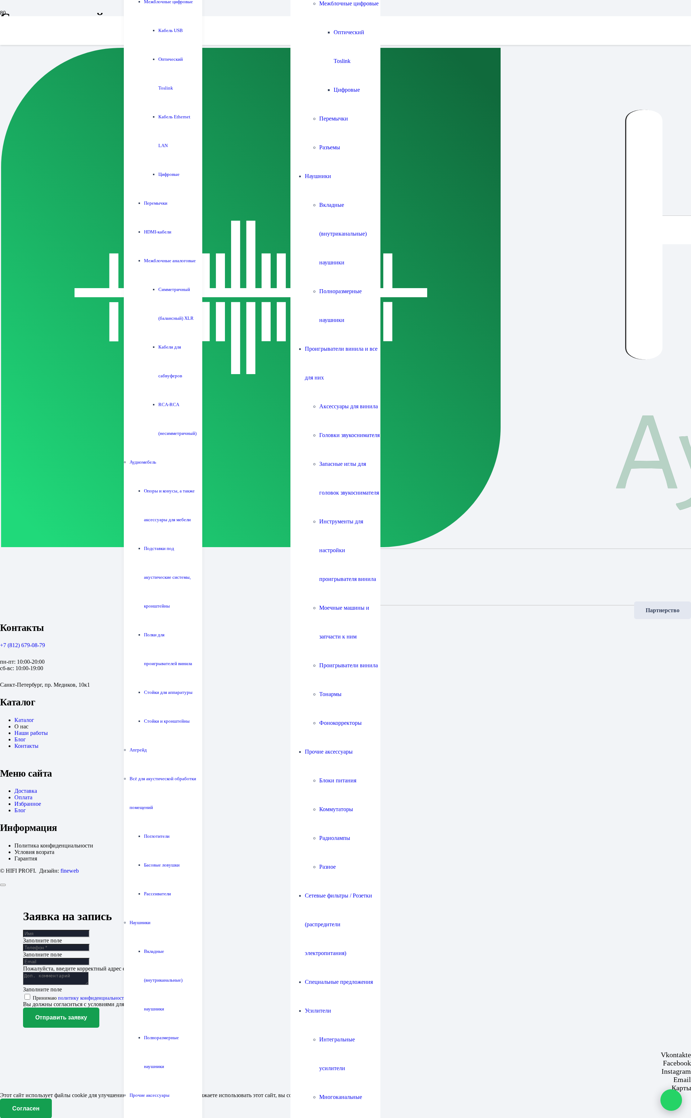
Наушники (318, 176)
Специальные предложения (339, 982)
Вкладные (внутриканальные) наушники (343, 233)
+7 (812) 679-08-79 (22, 645)
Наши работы (31, 733)
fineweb (69, 871)
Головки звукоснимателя (349, 435)
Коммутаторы (336, 809)
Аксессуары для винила (348, 406)
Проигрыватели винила (348, 665)
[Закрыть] (3, 885)
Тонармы (330, 694)
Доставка (25, 791)
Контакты (26, 746)
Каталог (24, 720)
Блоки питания (337, 780)
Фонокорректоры (340, 723)
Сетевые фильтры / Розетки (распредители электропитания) (338, 924)
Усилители (318, 1011)
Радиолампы (334, 838)
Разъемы (329, 147)
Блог (20, 739)
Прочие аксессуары (329, 752)
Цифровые (347, 90)
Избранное (27, 804)
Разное (327, 867)
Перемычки (333, 118)
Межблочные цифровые (349, 3)
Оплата (23, 797)
